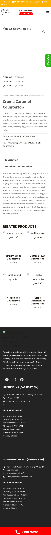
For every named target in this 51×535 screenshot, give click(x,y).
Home (4, 96)
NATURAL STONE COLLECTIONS (15, 96)
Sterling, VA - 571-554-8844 (13, 2)
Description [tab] (11, 160)
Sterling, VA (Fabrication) (20, 387)
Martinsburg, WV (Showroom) (23, 459)
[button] (43, 31)
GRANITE (26, 96)
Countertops (13, 143)
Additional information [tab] (18, 166)
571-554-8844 (26, 10)
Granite (23, 143)
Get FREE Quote (25, 14)
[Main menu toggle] (47, 12)
